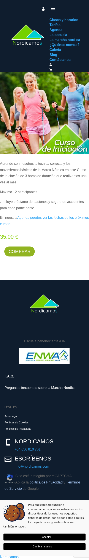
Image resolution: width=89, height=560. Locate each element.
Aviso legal (11, 416)
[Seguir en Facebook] (10, 329)
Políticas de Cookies (17, 422)
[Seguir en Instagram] (22, 329)
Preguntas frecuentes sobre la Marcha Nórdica (40, 388)
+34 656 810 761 (28, 449)
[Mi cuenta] (43, 8)
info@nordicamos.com (32, 466)
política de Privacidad (46, 482)
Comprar (19, 251)
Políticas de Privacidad (18, 428)
